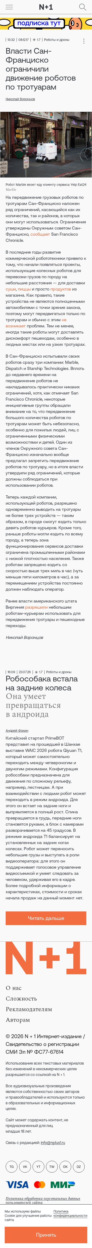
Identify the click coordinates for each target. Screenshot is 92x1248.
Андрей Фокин (17, 730)
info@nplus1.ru (53, 1142)
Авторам (18, 1020)
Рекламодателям (29, 1009)
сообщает (40, 234)
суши (11, 288)
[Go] (9, 7)
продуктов (60, 288)
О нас (13, 988)
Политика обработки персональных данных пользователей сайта (43, 1200)
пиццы (24, 288)
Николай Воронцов (20, 99)
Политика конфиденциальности (70, 1213)
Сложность (21, 998)
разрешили (36, 607)
